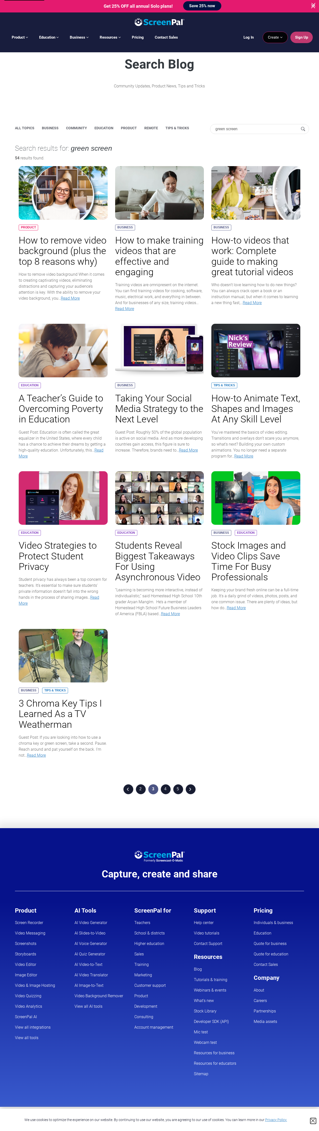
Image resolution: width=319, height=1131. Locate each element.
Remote (151, 128)
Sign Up (301, 37)
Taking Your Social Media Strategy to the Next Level (159, 409)
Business (78, 37)
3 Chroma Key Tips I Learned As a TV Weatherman (60, 714)
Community (76, 128)
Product (19, 37)
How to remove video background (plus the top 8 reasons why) (62, 251)
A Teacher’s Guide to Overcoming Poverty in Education (61, 409)
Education (47, 37)
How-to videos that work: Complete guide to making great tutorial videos (252, 256)
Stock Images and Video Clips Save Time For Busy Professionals (248, 561)
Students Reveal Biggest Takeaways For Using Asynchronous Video (157, 561)
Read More (70, 298)
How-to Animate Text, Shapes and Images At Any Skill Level (255, 409)
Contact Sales (166, 37)
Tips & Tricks (177, 128)
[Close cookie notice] (313, 1121)
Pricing (138, 37)
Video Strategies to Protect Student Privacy (58, 556)
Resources (109, 37)
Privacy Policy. (276, 1120)
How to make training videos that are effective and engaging (159, 256)
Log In (248, 37)
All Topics (24, 128)
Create (274, 37)
